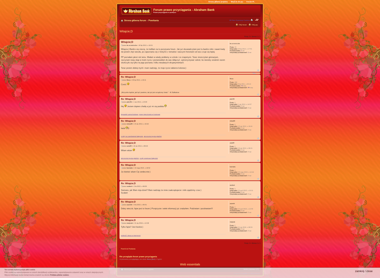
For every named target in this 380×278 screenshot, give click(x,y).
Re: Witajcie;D (128, 77)
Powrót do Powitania (128, 249)
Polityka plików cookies (59, 275)
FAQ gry (255, 25)
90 (249, 87)
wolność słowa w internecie (131, 235)
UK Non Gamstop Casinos (239, 20)
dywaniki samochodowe (129, 114)
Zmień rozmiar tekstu (257, 20)
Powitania (153, 20)
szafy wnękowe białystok (149, 158)
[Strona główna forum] (136, 11)
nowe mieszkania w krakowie (149, 114)
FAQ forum (243, 25)
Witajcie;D (126, 31)
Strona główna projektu (218, 2)
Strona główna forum (135, 20)
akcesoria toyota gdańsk (153, 136)
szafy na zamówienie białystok (132, 136)
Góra (258, 70)
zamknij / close (364, 271)
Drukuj (252, 20)
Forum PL (250, 2)
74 (242, 86)
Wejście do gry (237, 2)
